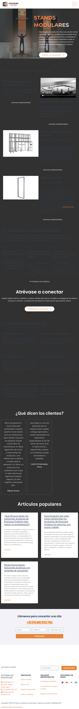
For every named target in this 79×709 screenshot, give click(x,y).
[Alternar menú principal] (74, 4)
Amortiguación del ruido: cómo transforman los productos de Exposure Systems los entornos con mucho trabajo (57, 521)
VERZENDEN (39, 636)
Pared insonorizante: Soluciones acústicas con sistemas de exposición (17, 568)
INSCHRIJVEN (69, 668)
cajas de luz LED (68, 207)
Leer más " (7, 549)
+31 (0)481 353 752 (39, 622)
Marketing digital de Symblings (11, 707)
